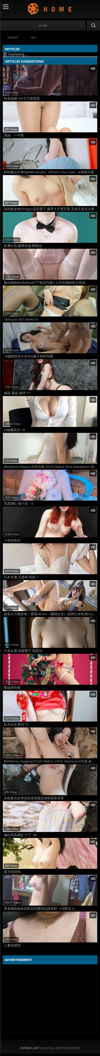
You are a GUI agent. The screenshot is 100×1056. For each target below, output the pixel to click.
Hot (33, 37)
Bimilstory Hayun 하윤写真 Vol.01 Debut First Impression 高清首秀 (50, 467)
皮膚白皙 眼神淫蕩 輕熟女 (23, 246)
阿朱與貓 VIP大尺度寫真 (22, 98)
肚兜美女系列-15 (16, 724)
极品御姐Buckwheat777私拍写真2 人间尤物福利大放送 (44, 282)
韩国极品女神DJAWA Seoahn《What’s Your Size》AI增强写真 (49, 172)
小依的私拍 (12, 540)
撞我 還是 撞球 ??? (17, 393)
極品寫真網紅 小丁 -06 (20, 835)
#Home (42, 25)
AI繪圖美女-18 (14, 430)
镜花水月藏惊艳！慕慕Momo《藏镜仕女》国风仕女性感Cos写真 (50, 614)
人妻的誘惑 (12, 945)
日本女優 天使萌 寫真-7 (21, 577)
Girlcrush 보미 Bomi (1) (21, 319)
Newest (12, 37)
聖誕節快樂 (12, 687)
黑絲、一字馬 (14, 135)
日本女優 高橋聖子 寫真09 (23, 651)
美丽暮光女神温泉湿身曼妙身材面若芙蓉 (34, 798)
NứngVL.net (50, 8)
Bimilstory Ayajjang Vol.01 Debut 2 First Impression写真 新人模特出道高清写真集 (50, 761)
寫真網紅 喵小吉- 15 (18, 503)
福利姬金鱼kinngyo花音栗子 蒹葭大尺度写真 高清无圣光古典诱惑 (50, 209)
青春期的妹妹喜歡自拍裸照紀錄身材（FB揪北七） (41, 908)
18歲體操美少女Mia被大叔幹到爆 (28, 356)
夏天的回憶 (12, 872)
